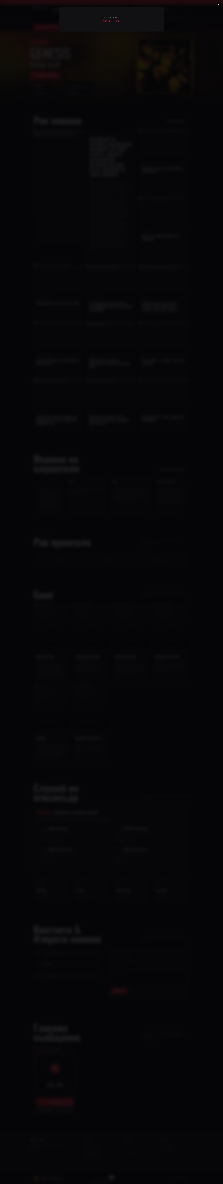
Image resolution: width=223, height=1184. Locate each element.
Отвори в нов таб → (111, 21)
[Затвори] (218, 4)
